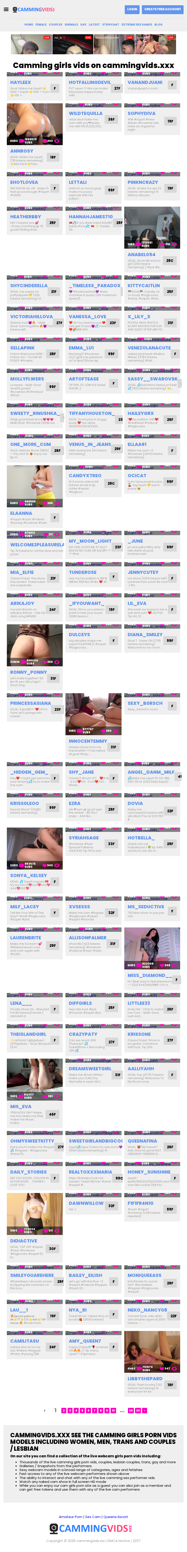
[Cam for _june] (152, 533)
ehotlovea (24, 182)
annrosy (21, 151)
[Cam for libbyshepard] (152, 1352)
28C (169, 260)
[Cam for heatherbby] (35, 209)
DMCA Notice (119, 1540)
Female (41, 24)
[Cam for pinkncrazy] (152, 174)
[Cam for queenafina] (152, 1133)
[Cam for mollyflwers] (35, 371)
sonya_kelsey (28, 875)
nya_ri (78, 1310)
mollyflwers (27, 379)
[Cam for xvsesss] (93, 898)
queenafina (142, 1141)
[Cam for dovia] (152, 795)
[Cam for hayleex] (35, 74)
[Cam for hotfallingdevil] (93, 74)
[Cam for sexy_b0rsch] (152, 695)
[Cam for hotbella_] (152, 830)
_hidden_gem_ (29, 772)
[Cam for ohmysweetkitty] (35, 1133)
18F (53, 157)
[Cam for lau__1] (35, 1302)
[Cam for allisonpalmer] (93, 929)
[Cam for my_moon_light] (93, 533)
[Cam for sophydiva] (152, 105)
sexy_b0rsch (145, 703)
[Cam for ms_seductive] (152, 898)
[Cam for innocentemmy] (93, 714)
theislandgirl (28, 1034)
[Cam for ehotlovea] (35, 174)
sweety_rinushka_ (35, 413)
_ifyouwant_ (86, 603)
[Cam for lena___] (35, 995)
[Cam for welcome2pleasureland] (35, 535)
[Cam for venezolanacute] (152, 340)
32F (111, 912)
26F (170, 419)
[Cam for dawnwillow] (93, 1195)
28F (119, 222)
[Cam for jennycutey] (152, 564)
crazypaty (83, 1034)
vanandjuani (145, 82)
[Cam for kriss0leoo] (35, 795)
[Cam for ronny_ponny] (35, 645)
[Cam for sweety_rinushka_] (35, 405)
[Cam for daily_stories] (35, 1164)
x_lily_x (139, 316)
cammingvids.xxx (90, 1540)
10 (113, 1410)
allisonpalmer (87, 938)
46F (52, 1114)
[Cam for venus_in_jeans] (93, 436)
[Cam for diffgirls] (93, 995)
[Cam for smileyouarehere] (35, 1267)
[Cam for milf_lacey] (35, 898)
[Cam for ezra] (93, 795)
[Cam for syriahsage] (93, 830)
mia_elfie (22, 572)
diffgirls (80, 1003)
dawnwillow (86, 1203)
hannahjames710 (91, 217)
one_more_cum (30, 444)
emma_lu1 (81, 348)
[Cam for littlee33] (152, 995)
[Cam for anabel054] (152, 228)
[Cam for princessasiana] (35, 695)
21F (54, 291)
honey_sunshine (149, 1172)
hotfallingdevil (90, 82)
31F (170, 322)
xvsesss (79, 907)
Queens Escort (116, 1516)
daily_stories (28, 1172)
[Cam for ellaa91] (152, 436)
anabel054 (142, 254)
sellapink (22, 348)
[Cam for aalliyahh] (152, 1061)
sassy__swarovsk (153, 379)
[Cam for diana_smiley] (152, 626)
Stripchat (110, 24)
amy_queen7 (85, 1341)
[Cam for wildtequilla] (93, 105)
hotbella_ (141, 838)
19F (170, 121)
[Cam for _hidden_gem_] (35, 764)
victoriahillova (31, 316)
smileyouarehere (32, 1275)
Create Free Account (162, 9)
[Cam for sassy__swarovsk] (152, 371)
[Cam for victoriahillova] (35, 309)
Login (132, 9)
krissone (139, 1034)
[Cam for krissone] (152, 1026)
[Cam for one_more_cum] (35, 436)
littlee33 (139, 1003)
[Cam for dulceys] (93, 626)
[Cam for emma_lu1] (93, 340)
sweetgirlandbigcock (98, 1141)
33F (111, 843)
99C (119, 1178)
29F (117, 448)
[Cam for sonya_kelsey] (35, 849)
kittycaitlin (144, 285)
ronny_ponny (28, 672)
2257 (137, 1540)
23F (113, 322)
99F (111, 190)
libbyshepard (145, 1378)
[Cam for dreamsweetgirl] (93, 1061)
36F (111, 119)
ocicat (137, 475)
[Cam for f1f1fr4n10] (152, 1195)
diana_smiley (145, 634)
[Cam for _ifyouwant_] (93, 595)
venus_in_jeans (90, 444)
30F (52, 1248)
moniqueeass (144, 1275)
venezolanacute (149, 348)
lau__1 (19, 1310)
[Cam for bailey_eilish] (93, 1267)
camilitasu (24, 1341)
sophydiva (142, 113)
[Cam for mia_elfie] (35, 564)
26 (138, 1410)
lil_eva (137, 603)
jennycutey (143, 572)
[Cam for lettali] (93, 174)
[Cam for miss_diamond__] (152, 948)
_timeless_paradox (95, 285)
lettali (78, 182)
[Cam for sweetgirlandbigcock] (93, 1133)
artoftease (84, 379)
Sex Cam (93, 1516)
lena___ (21, 1003)
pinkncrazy (143, 182)
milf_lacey (24, 907)
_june (135, 541)
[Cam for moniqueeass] (152, 1267)
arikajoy (22, 603)
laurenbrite (25, 938)
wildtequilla (86, 113)
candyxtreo (85, 475)
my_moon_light (90, 541)
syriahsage (84, 838)
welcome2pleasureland (41, 545)
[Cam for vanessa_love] (93, 309)
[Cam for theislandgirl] (35, 1026)
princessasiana (30, 703)
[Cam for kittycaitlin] (152, 277)
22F (170, 811)
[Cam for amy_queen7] (93, 1333)
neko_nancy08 (147, 1310)
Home (28, 24)
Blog (158, 24)
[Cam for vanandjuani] (152, 74)
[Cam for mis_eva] (35, 1080)
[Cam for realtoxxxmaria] (93, 1164)
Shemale (71, 24)
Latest (94, 24)
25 (131, 1410)
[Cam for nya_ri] (93, 1302)
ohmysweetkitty (32, 1141)
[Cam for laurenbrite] (35, 929)
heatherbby (25, 217)
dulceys (79, 634)
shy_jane (81, 772)
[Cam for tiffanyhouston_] (93, 405)
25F (52, 222)
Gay (83, 24)
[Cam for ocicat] (152, 467)
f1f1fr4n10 (140, 1203)
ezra (75, 803)
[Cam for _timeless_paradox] (93, 277)
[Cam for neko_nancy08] (152, 1302)
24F (52, 609)
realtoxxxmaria (90, 1172)
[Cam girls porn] (35, 9)
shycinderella (29, 285)
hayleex (20, 82)
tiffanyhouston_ (92, 413)
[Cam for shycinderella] (35, 277)
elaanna (21, 513)
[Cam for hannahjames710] (93, 209)
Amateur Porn (70, 1516)
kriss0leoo (24, 803)
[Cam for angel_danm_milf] (152, 764)
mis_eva (20, 1106)
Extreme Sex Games (137, 24)
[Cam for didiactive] (35, 1214)
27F (117, 88)
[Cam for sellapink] (35, 340)
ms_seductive (146, 907)
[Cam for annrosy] (35, 124)
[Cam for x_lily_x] (152, 309)
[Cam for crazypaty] (93, 1026)
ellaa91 (137, 444)
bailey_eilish (85, 1275)
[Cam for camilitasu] (35, 1333)
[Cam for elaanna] (35, 486)
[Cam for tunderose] (93, 564)
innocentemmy (88, 741)
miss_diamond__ (150, 975)
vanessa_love (87, 316)
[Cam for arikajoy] (35, 595)
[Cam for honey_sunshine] (152, 1164)
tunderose (82, 572)
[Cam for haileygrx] (152, 405)
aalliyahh (141, 1068)
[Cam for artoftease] (93, 371)
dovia (135, 803)
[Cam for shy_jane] (93, 764)
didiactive (23, 1241)
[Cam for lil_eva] (152, 595)
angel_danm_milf (151, 772)
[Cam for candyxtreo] (93, 467)
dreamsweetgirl (90, 1068)
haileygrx (141, 413)
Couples (55, 24)
